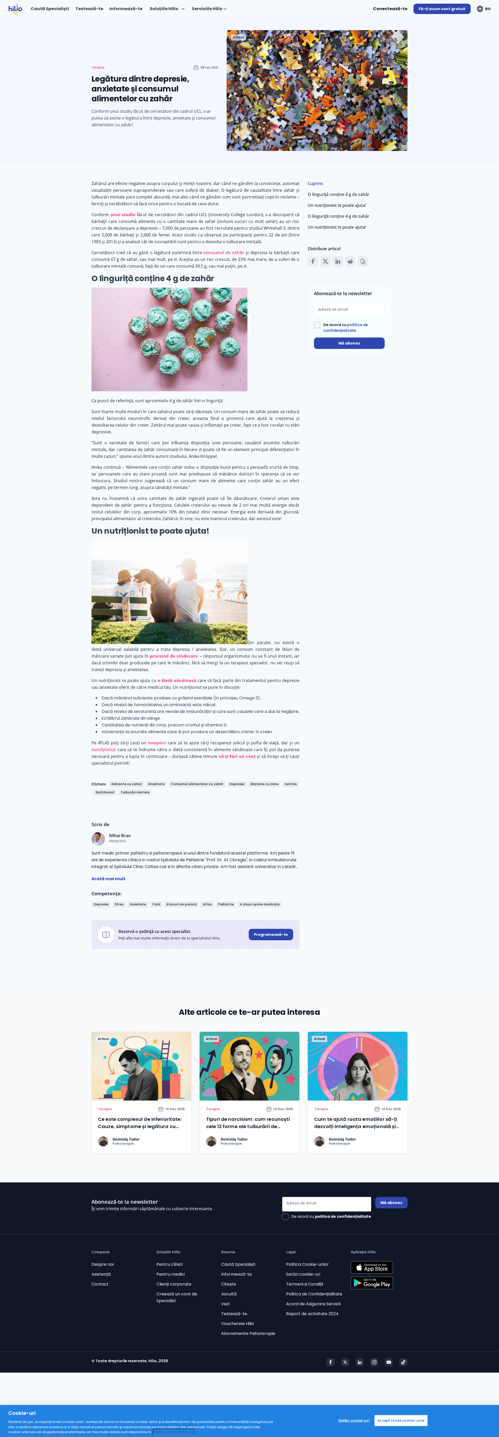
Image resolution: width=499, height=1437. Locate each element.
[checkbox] (349, 327)
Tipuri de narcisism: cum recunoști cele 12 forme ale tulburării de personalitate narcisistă (248, 1126)
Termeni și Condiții (304, 1284)
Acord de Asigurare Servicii (313, 1304)
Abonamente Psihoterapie (248, 1333)
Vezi (225, 1304)
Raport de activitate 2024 (312, 1314)
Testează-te (234, 1314)
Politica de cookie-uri (173, 1431)
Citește (228, 1284)
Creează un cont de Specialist (176, 1297)
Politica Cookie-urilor (307, 1264)
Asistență (101, 1274)
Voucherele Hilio (237, 1324)
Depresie (236, 784)
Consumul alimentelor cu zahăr (197, 784)
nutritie (291, 784)
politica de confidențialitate (343, 1216)
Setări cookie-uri (303, 1274)
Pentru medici (170, 1274)
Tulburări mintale (135, 792)
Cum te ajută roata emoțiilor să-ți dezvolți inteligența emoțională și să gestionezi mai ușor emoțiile (355, 1126)
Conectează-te (390, 9)
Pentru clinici (169, 1264)
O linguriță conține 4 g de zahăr (338, 194)
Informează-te (236, 1274)
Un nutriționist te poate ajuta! (337, 205)
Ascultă (229, 1294)
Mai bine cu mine (264, 784)
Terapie (97, 67)
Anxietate (156, 784)
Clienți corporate (173, 1284)
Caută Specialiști (238, 1264)
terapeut (157, 743)
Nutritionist (105, 792)
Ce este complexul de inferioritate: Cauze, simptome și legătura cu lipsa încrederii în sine (140, 1126)
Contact (100, 1284)
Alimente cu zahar (126, 784)
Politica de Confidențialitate (314, 1294)
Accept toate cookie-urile (400, 1420)
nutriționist (103, 749)
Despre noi (102, 1264)
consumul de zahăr (223, 252)
